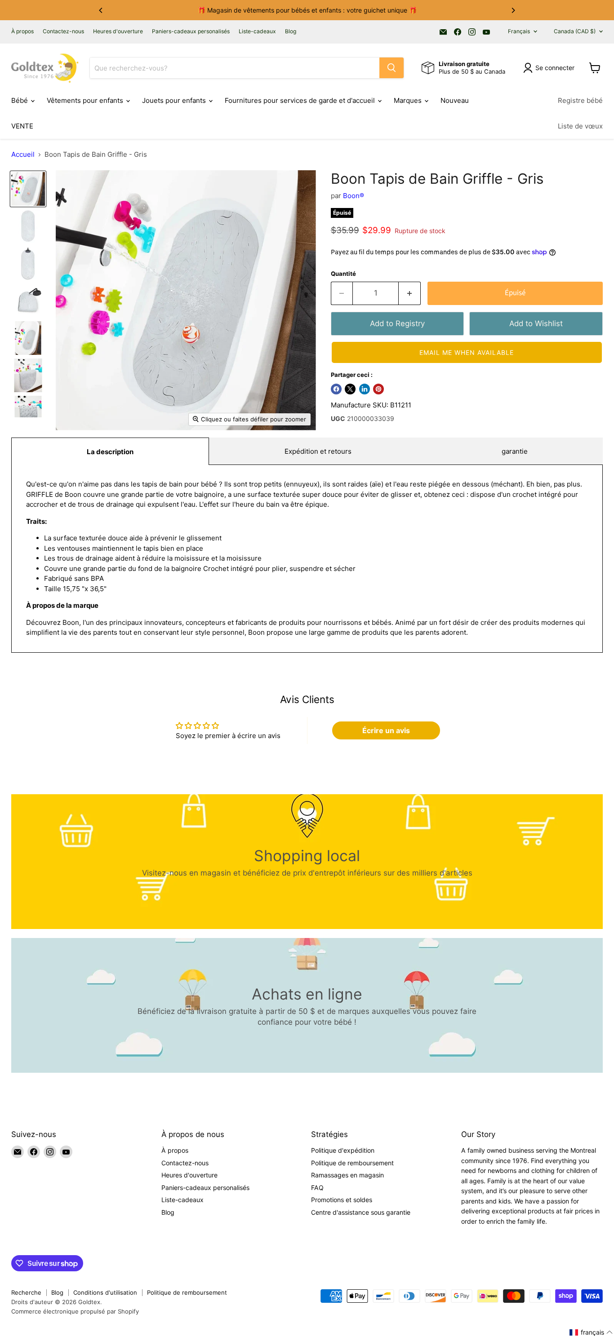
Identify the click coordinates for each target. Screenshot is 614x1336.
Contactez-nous (63, 31)
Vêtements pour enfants (86, 100)
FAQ (317, 1187)
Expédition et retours (318, 451)
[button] (467, 352)
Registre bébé (580, 100)
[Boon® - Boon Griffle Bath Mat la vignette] (28, 189)
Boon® (353, 195)
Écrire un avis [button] (386, 730)
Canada (575, 31)
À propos (22, 31)
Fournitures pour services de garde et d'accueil (301, 100)
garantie (515, 451)
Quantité (343, 273)
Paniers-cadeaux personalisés (191, 31)
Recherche (26, 1292)
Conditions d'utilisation (105, 1292)
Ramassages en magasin (347, 1175)
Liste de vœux (580, 126)
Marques (408, 100)
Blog (290, 31)
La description (110, 451)
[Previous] (101, 10)
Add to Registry (397, 323)
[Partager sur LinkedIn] (364, 389)
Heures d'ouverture (118, 31)
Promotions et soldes (341, 1199)
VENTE (22, 126)
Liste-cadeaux (257, 31)
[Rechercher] (391, 68)
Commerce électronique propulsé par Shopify (75, 1311)
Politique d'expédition (342, 1150)
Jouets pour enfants (175, 100)
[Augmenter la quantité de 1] (410, 293)
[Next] (513, 10)
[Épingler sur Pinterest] (378, 389)
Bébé (20, 100)
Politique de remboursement (352, 1163)
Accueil (23, 154)
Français (519, 31)
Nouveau (454, 100)
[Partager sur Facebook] (336, 389)
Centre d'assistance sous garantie (360, 1212)
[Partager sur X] (350, 389)
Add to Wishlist (536, 323)
